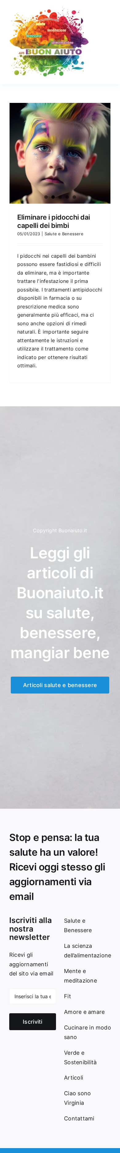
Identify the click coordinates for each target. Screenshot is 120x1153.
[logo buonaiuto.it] (49, 9)
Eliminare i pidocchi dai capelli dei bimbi (53, 221)
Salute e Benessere (64, 233)
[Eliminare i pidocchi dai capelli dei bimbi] (60, 153)
